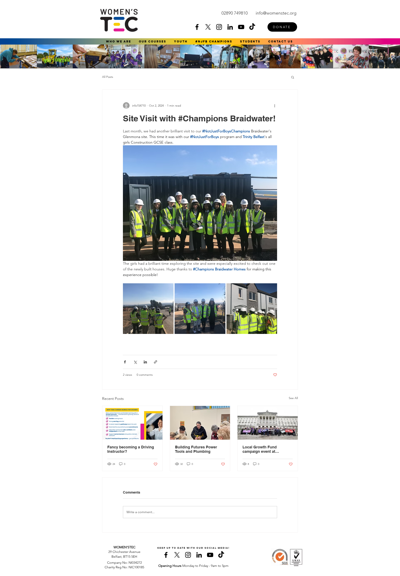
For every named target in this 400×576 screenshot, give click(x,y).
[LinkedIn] (230, 27)
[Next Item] (392, 56)
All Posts (107, 77)
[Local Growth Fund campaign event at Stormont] (268, 423)
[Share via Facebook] (125, 362)
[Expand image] (148, 308)
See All (293, 398)
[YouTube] (241, 27)
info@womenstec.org (276, 13)
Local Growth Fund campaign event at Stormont (259, 449)
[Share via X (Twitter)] (135, 362)
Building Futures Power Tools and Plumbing (196, 449)
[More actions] (274, 105)
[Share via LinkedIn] (145, 362)
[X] (208, 27)
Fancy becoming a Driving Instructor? (130, 449)
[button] (118, 41)
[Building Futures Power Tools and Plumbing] (200, 423)
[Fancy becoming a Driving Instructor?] (132, 423)
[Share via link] (156, 362)
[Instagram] (219, 27)
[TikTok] (252, 27)
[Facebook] (197, 27)
